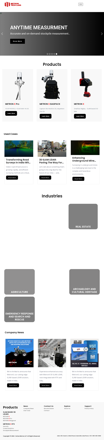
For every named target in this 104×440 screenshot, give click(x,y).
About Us (67, 408)
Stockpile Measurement (11, 430)
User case (26, 410)
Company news (28, 408)
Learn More (11, 113)
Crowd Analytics (8, 428)
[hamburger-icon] (80, 4)
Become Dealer (49, 408)
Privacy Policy (89, 408)
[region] (52, 34)
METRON (6, 416)
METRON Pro (7, 418)
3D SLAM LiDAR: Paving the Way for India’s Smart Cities (50, 162)
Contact (46, 410)
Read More (12, 178)
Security (5, 426)
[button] (2, 33)
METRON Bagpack (9, 420)
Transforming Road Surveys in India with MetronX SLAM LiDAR (18, 162)
